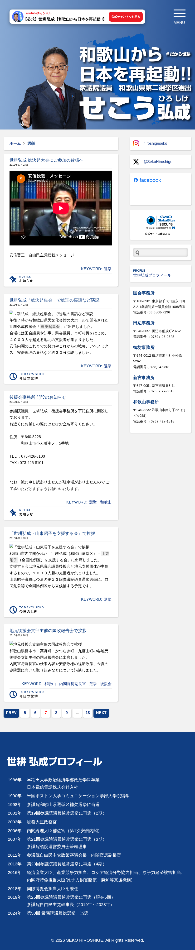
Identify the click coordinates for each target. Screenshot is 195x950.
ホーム (15, 143)
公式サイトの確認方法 (157, 233)
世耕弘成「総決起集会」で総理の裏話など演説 (54, 300)
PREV (11, 713)
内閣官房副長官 (72, 684)
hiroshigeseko (155, 143)
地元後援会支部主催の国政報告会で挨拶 (48, 630)
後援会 (106, 684)
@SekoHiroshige (157, 162)
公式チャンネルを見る (126, 16)
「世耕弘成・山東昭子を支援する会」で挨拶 (52, 533)
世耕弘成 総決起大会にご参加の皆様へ (46, 160)
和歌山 (106, 502)
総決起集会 (50, 327)
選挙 (108, 269)
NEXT (101, 713)
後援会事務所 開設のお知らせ (38, 397)
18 (88, 713)
